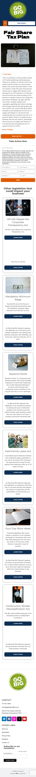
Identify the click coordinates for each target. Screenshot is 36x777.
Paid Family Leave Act (18, 451)
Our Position (8, 130)
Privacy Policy (6, 736)
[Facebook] (9, 719)
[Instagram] (14, 719)
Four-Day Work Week (18, 528)
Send (18, 180)
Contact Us (5, 742)
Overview (7, 74)
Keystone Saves (18, 373)
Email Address (8, 753)
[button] (5, 23)
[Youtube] (24, 719)
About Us (5, 729)
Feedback (5, 739)
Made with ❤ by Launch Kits (18, 773)
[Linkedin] (4, 719)
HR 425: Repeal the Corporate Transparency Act (18, 222)
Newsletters (5, 732)
